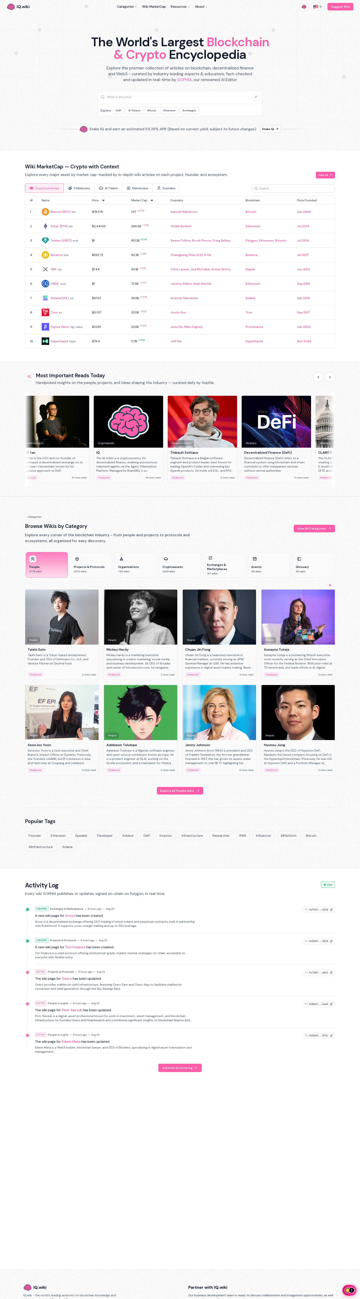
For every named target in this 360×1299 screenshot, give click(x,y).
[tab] (44, 188)
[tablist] (102, 188)
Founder (35, 835)
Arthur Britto (220, 269)
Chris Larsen (180, 269)
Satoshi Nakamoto (184, 212)
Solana (250, 298)
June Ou (177, 327)
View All (323, 175)
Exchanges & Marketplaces (66, 909)
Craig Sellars (221, 240)
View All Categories (311, 528)
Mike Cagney (193, 327)
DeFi (118, 110)
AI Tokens (134, 110)
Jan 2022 (304, 327)
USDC (55, 284)
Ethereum (169, 110)
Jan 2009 (304, 212)
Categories (125, 7)
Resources (179, 7)
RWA (242, 835)
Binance (57, 255)
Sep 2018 (303, 284)
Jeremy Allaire (181, 284)
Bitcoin (152, 110)
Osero (67, 978)
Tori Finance (75, 947)
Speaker (81, 835)
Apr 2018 (303, 298)
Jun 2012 (303, 269)
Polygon (252, 240)
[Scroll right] (330, 377)
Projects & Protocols (63, 940)
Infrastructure (192, 835)
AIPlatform (288, 835)
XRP (53, 269)
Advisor (128, 835)
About (199, 7)
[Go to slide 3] (333, 585)
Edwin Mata (71, 1041)
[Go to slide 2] (330, 585)
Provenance (254, 327)
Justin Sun (178, 312)
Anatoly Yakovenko (184, 298)
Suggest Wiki (340, 7)
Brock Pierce (201, 240)
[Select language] (317, 7)
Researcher (221, 835)
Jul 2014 (303, 226)
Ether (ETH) (59, 226)
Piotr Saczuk (72, 1010)
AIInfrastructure (41, 847)
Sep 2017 (303, 312)
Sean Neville (202, 284)
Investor (166, 835)
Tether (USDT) (61, 240)
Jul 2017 (303, 255)
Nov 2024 (304, 341)
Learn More (251, 129)
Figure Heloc (60, 327)
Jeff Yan (176, 341)
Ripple (250, 269)
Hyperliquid (59, 341)
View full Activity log (177, 1068)
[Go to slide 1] (327, 585)
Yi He (207, 255)
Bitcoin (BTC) (60, 212)
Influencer (263, 835)
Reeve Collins (181, 240)
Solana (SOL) (60, 298)
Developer (105, 835)
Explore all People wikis (177, 791)
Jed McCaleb (200, 269)
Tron (54, 312)
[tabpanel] (180, 272)
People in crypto (58, 1003)
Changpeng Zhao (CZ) (186, 255)
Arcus (70, 915)
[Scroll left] (318, 377)
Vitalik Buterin (181, 226)
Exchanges (189, 110)
